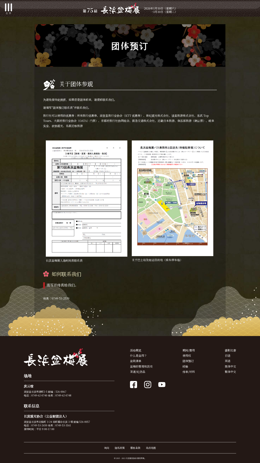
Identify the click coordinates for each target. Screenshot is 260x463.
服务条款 (135, 448)
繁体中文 (230, 372)
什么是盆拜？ (138, 356)
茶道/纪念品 (137, 372)
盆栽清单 (135, 361)
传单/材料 (189, 372)
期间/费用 (189, 350)
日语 (227, 356)
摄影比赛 (230, 350)
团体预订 (188, 361)
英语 (227, 361)
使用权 (187, 356)
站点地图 (151, 448)
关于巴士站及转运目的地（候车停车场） (157, 260)
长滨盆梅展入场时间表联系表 (64, 260)
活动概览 (135, 350)
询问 (106, 448)
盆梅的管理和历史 (141, 366)
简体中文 (230, 366)
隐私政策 (120, 448)
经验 (185, 366)
